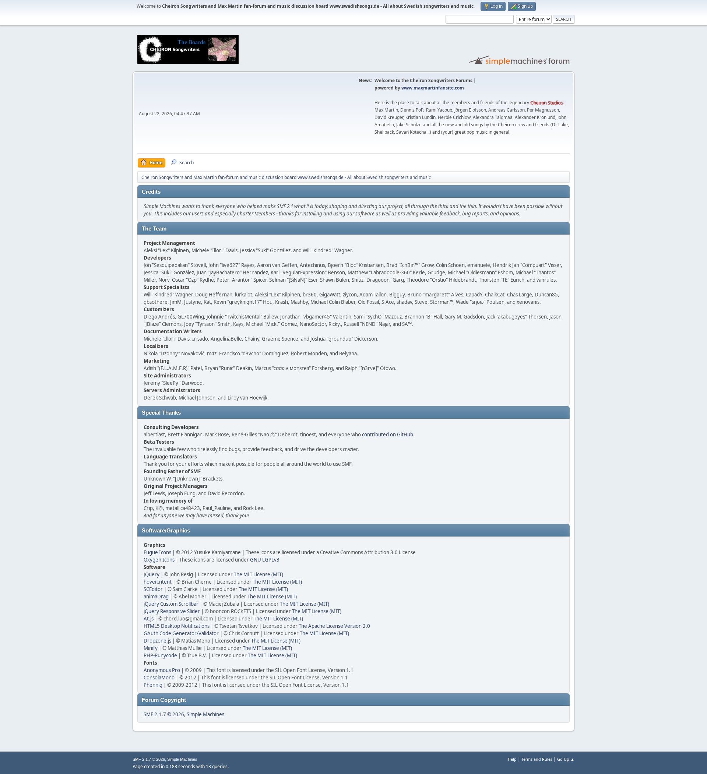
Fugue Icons (157, 552)
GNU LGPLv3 (264, 559)
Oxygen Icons (159, 559)
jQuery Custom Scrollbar (171, 604)
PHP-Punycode (160, 655)
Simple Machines (205, 714)
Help (512, 759)
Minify (151, 648)
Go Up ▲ (565, 759)
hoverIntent (158, 581)
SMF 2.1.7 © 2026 (164, 714)
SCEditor (153, 589)
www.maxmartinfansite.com (432, 88)
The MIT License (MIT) (258, 574)
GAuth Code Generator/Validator (181, 633)
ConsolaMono (159, 677)
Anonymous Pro (162, 670)
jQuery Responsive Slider (172, 611)
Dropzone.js (157, 640)
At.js (149, 618)
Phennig (153, 685)
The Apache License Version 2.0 (334, 626)
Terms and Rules (536, 759)
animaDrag (156, 596)
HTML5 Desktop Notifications (177, 626)
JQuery (151, 574)
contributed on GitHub (387, 434)
